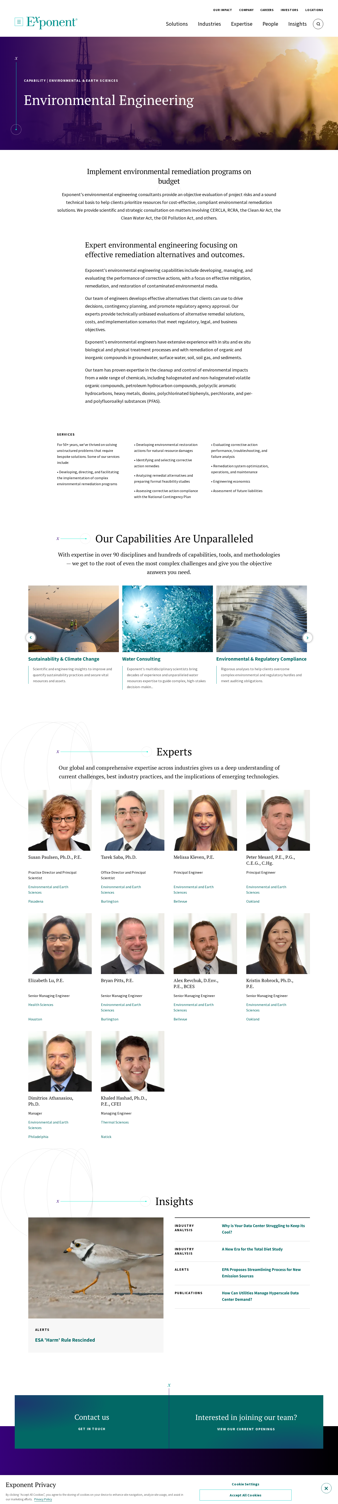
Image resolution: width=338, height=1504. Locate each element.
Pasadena (35, 901)
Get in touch (92, 1429)
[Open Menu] (19, 22)
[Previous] (30, 637)
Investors (289, 10)
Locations (314, 10)
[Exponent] (52, 23)
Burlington (109, 901)
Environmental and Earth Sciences (48, 889)
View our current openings (246, 1429)
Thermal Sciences (115, 1122)
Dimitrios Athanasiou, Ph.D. (50, 1101)
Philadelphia (38, 1136)
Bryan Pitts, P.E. (117, 980)
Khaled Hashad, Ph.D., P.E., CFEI (124, 1101)
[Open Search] (318, 24)
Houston (35, 1019)
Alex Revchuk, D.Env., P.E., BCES (196, 983)
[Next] (307, 637)
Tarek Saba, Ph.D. (119, 857)
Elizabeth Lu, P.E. (46, 980)
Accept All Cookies (245, 1495)
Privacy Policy (43, 1499)
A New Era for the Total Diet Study (252, 1249)
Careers (267, 10)
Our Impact (222, 10)
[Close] (326, 1488)
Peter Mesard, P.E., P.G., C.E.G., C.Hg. (270, 860)
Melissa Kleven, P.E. (194, 857)
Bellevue (180, 901)
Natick (106, 1136)
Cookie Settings (245, 1484)
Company (246, 10)
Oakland (252, 901)
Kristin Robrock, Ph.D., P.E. (269, 983)
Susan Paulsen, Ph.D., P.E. (55, 857)
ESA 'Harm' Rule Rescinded (65, 1340)
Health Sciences (40, 1004)
